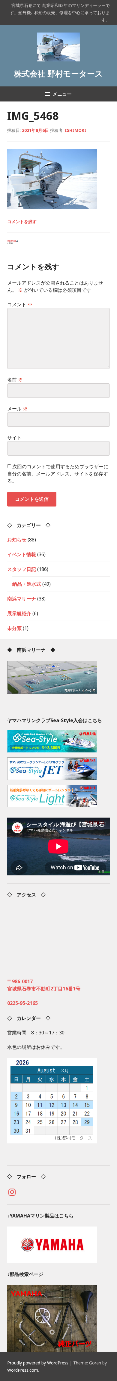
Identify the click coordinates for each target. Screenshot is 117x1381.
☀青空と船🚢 (12, 242)
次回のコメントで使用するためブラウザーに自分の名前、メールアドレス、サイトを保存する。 (57, 473)
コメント (19, 304)
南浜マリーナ (21, 598)
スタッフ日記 (21, 569)
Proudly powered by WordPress (37, 1363)
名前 (15, 379)
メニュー (62, 94)
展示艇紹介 (19, 613)
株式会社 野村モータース (58, 73)
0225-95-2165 (22, 1003)
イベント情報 (21, 554)
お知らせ (16, 539)
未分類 (14, 628)
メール (17, 408)
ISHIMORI (75, 130)
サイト (14, 437)
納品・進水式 (26, 584)
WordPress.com (22, 1370)
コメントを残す (22, 221)
